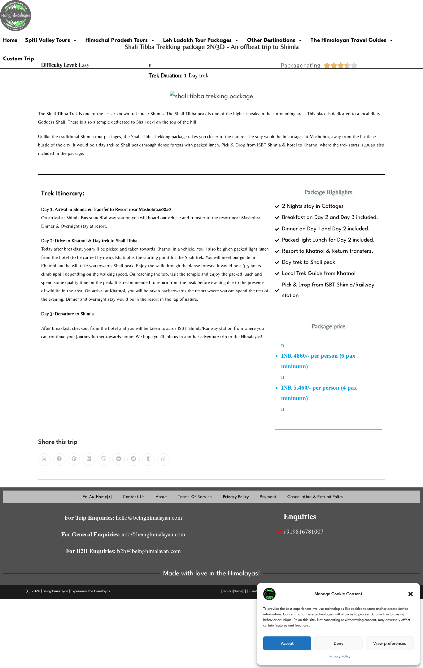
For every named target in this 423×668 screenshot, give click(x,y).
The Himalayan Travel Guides (348, 40)
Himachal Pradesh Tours (116, 40)
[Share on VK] (118, 459)
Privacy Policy (340, 656)
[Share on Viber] (104, 459)
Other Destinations (271, 40)
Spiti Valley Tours (47, 40)
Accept (287, 643)
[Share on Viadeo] (163, 459)
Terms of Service (195, 497)
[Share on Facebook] (59, 459)
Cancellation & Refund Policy (315, 497)
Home (10, 40)
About (161, 497)
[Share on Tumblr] (148, 459)
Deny (338, 643)
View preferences (389, 643)
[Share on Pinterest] (74, 459)
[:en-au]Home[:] (96, 497)
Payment (268, 497)
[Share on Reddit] (133, 459)
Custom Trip (18, 59)
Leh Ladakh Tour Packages (197, 40)
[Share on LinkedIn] (89, 459)
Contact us (134, 497)
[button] (411, 594)
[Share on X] (44, 459)
